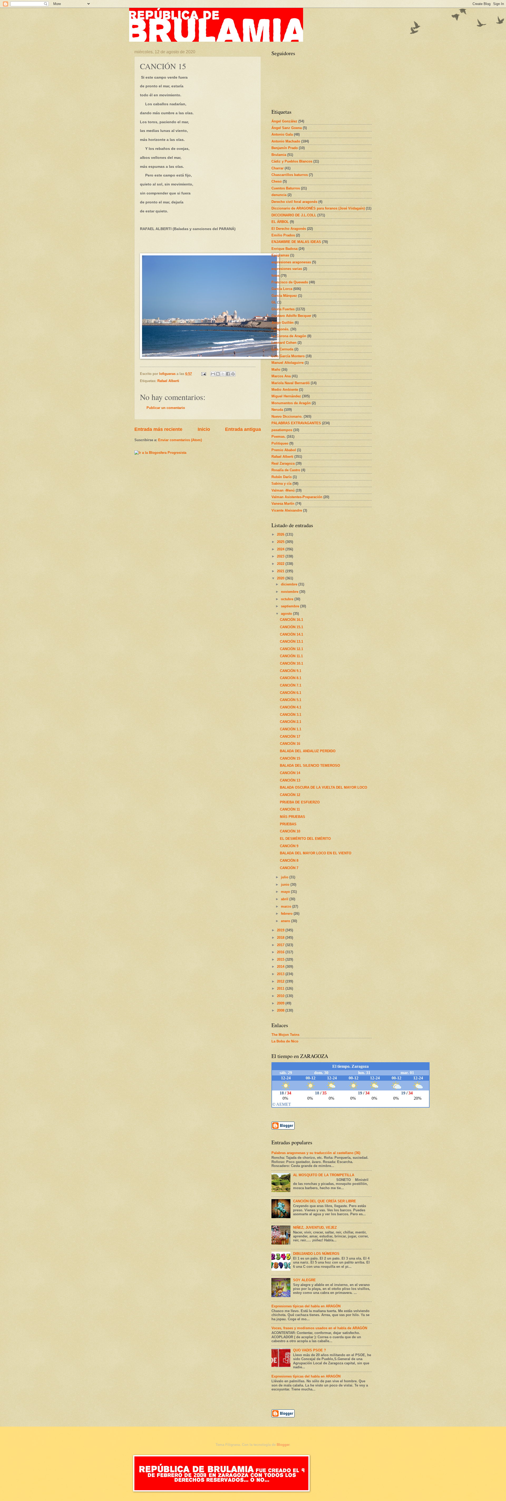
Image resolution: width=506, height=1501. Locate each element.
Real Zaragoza (283, 463)
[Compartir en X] (223, 374)
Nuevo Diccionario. (287, 416)
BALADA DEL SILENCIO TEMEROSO (310, 766)
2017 (281, 945)
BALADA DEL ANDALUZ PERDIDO (307, 751)
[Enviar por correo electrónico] (213, 374)
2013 (281, 974)
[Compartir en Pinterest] (233, 374)
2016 (281, 952)
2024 (281, 549)
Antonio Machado (285, 141)
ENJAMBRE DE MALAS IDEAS (296, 242)
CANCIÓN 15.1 (291, 627)
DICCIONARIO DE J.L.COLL (293, 215)
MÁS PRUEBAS (292, 817)
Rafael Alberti (168, 381)
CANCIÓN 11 (290, 809)
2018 (281, 938)
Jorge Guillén (282, 323)
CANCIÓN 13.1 (291, 642)
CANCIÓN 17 (290, 736)
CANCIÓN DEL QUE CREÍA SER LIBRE (324, 1201)
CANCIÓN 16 (290, 744)
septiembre (290, 606)
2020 (281, 578)
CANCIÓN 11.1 (291, 656)
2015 (281, 959)
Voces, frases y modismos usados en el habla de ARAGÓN (319, 1328)
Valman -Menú (283, 490)
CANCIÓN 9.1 (290, 671)
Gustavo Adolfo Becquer (291, 316)
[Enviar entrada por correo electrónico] (203, 374)
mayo (286, 892)
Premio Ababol (283, 450)
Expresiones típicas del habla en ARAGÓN (305, 1306)
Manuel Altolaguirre (287, 363)
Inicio (204, 429)
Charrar (277, 168)
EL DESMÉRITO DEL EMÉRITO (305, 839)
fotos (275, 276)
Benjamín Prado (284, 148)
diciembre (289, 584)
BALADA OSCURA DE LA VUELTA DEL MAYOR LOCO (323, 787)
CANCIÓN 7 (289, 868)
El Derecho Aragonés (288, 229)
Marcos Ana (281, 376)
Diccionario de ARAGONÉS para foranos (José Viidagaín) (318, 208)
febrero (287, 914)
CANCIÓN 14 (290, 773)
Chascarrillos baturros (289, 175)
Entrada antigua (243, 429)
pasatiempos (281, 430)
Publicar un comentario (166, 408)
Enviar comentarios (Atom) (180, 440)
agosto (287, 614)
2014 (281, 967)
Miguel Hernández (286, 396)
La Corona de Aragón (288, 336)
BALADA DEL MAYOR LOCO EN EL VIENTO (315, 853)
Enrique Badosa (284, 249)
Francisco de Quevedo (289, 282)
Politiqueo (279, 443)
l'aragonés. (280, 329)
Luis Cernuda (282, 349)
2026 (281, 534)
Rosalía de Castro (285, 470)
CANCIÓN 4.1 (290, 707)
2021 (281, 571)
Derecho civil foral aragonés (294, 202)
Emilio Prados (283, 235)
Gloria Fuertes (283, 309)
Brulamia (278, 155)
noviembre (290, 592)
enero (286, 921)
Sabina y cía (281, 483)
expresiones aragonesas (291, 262)
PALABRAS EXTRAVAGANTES (296, 423)
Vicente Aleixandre (286, 510)
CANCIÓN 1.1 (290, 729)
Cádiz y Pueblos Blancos (291, 161)
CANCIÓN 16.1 (291, 620)
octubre (287, 599)
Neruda (277, 410)
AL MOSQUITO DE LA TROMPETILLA (323, 1175)
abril (285, 899)
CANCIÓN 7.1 (290, 685)
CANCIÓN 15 (290, 758)
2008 (281, 1010)
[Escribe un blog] (218, 374)
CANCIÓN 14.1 (291, 634)
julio (285, 877)
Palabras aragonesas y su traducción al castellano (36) (315, 1153)
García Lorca (281, 289)
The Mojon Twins (285, 1035)
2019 (281, 930)
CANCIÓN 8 (289, 861)
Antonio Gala (282, 134)
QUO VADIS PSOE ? (309, 1350)
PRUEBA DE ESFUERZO (300, 802)
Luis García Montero (288, 356)
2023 (281, 556)
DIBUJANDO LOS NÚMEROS (316, 1254)
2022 (281, 564)
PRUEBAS (288, 824)
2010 (281, 996)
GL (273, 302)
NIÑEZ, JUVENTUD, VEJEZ (315, 1228)
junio (285, 885)
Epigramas (280, 255)
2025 (281, 542)
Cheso (276, 181)
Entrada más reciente (158, 429)
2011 (281, 988)
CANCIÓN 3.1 (290, 715)
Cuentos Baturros (285, 188)
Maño (275, 369)
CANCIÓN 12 (290, 795)
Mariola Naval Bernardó (290, 383)
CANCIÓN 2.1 (290, 722)
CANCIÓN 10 (290, 831)
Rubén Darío (281, 477)
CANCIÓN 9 (289, 846)
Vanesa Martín (282, 504)
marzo (286, 906)
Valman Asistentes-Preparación (296, 497)
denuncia (278, 195)
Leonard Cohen (283, 343)
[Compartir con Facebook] (228, 374)
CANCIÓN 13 (290, 780)
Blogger (283, 1445)
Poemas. (278, 437)
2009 (281, 1003)
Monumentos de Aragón (291, 403)
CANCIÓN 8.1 (290, 678)
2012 (281, 981)
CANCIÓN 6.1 (290, 693)
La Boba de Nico (284, 1041)
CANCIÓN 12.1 (291, 649)
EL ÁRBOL (280, 222)
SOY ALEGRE (304, 1280)
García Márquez (284, 296)
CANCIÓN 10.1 (291, 663)
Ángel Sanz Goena (286, 128)
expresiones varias (286, 269)
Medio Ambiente (284, 390)
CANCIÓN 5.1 (290, 700)
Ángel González (284, 121)
